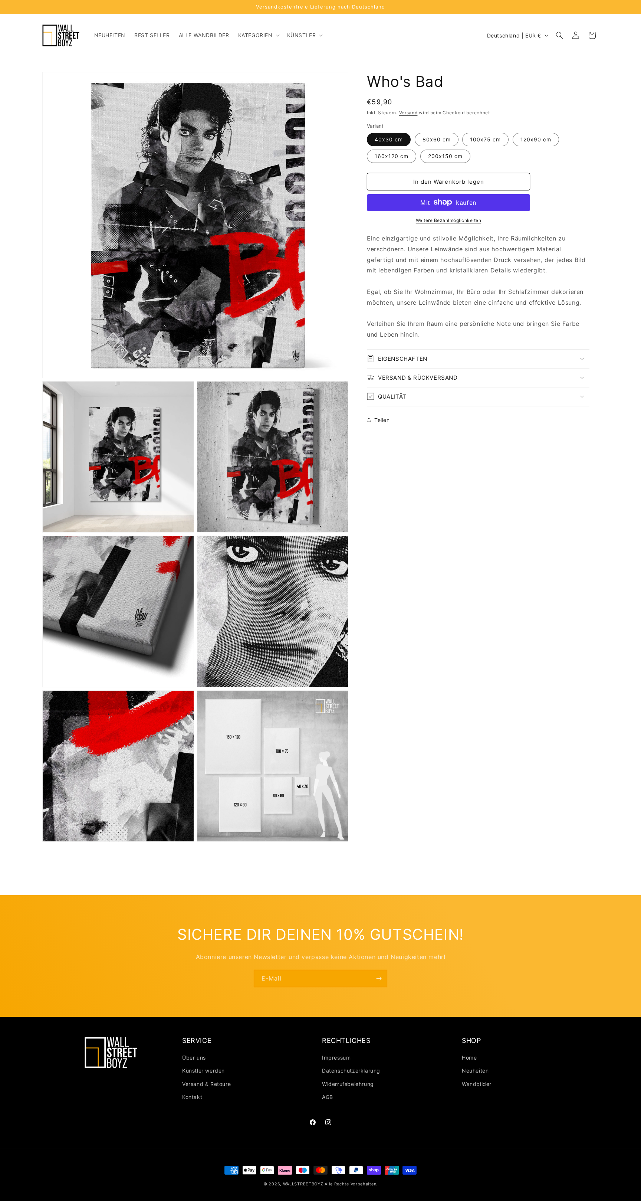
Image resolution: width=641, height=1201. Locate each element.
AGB (327, 1097)
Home (469, 1057)
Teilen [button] (382, 420)
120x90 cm (535, 139)
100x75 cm (485, 139)
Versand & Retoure (206, 1084)
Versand (408, 112)
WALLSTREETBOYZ (303, 1184)
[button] (258, 35)
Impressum (336, 1057)
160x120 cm (391, 156)
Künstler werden (203, 1070)
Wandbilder (477, 1084)
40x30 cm (389, 139)
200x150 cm (445, 156)
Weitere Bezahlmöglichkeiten (448, 220)
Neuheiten (475, 1070)
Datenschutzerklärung (351, 1070)
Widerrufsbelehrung (348, 1084)
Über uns (194, 1057)
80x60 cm (437, 139)
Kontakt (192, 1097)
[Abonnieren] (379, 978)
